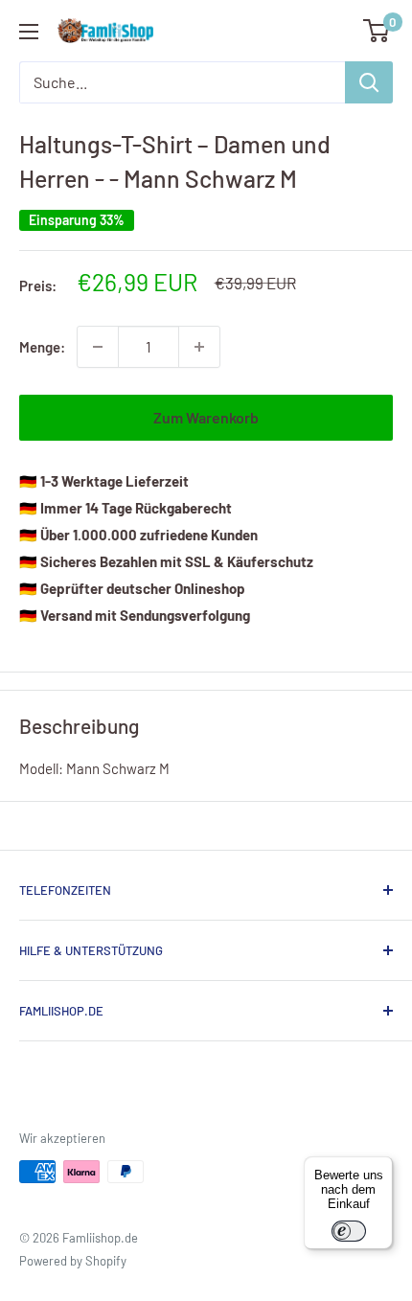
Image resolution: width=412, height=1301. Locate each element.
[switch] (349, 1231)
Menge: (42, 346)
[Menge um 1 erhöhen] (199, 347)
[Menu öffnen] (28, 31)
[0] (377, 30)
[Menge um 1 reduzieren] (98, 347)
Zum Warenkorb (206, 417)
